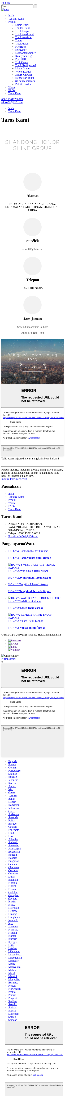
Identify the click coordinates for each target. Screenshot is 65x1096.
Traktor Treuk (22, 27)
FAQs (11, 90)
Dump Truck (22, 24)
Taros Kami (14, 93)
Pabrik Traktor (23, 84)
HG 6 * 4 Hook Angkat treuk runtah (28, 550)
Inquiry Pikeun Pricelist (14, 478)
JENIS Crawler (23, 74)
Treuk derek (21, 43)
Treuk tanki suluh (24, 34)
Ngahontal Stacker (25, 52)
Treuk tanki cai (23, 37)
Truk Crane (21, 62)
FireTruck (20, 46)
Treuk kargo (22, 31)
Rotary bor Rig (23, 56)
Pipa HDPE (21, 59)
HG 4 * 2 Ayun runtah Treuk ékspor (28, 570)
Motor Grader (22, 68)
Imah (11, 15)
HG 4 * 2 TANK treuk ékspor (24, 601)
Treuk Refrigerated (25, 65)
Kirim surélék (8, 658)
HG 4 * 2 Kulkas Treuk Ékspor (25, 620)
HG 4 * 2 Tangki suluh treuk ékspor (28, 584)
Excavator (20, 49)
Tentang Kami (16, 18)
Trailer (18, 40)
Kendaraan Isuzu (24, 77)
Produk (12, 21)
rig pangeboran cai (25, 80)
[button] (33, 368)
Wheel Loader (23, 71)
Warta (11, 87)
